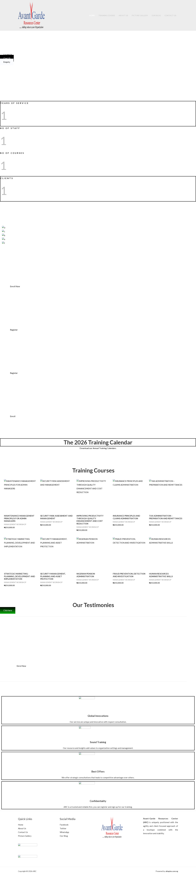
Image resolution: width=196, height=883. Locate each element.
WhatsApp (64, 832)
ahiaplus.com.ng (172, 871)
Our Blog (156, 15)
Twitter (63, 828)
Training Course (106, 15)
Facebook (64, 824)
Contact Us (170, 15)
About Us (123, 15)
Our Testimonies (93, 605)
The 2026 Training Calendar (98, 442)
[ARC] (31, 15)
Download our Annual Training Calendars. (98, 448)
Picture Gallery (140, 15)
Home (92, 15)
